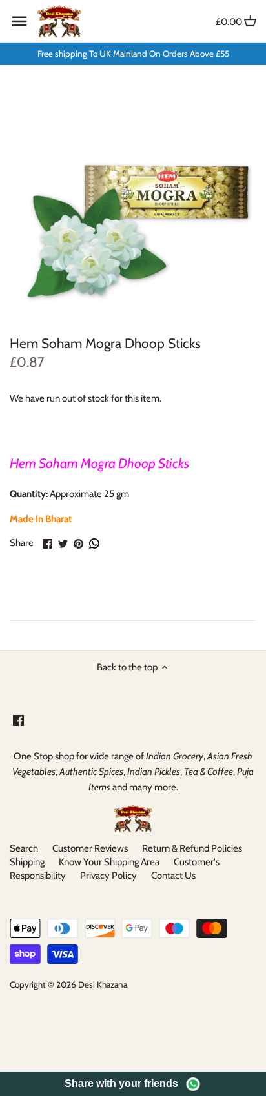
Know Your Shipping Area (109, 862)
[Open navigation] (19, 21)
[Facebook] (18, 720)
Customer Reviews (90, 848)
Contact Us (173, 875)
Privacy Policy (108, 875)
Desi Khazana (102, 984)
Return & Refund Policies (192, 848)
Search (24, 848)
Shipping (27, 862)
